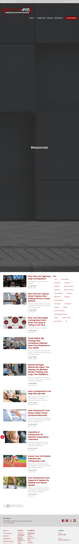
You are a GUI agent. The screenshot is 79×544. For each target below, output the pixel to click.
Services (50, 18)
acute (55, 279)
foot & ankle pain (58, 293)
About (31, 18)
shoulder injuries (66, 317)
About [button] (5, 530)
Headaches (30, 542)
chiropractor (67, 282)
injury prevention (58, 300)
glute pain (69, 293)
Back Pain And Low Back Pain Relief (31, 534)
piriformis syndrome (59, 310)
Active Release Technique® (21, 535)
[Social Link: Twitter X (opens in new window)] (71, 520)
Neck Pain (30, 536)
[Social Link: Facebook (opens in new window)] (63, 520)
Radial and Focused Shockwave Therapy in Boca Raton (21, 539)
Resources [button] (6, 538)
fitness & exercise (68, 289)
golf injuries (57, 296)
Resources (58, 18)
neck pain (56, 307)
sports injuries (58, 321)
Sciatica (29, 540)
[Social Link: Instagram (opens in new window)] (67, 520)
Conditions (41, 18)
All (66, 321)
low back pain (68, 303)
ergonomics (57, 289)
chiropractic (57, 282)
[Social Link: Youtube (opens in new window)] (74, 520)
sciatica (56, 317)
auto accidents (65, 279)
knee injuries (57, 303)
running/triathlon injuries (60, 314)
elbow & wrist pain (68, 286)
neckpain (65, 307)
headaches (67, 296)
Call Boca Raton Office (71, 1)
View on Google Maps (8, 522)
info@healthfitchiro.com (64, 540)
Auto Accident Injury (31, 538)
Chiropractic (21, 532)
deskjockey (57, 286)
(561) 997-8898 (62, 534)
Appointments (71, 18)
